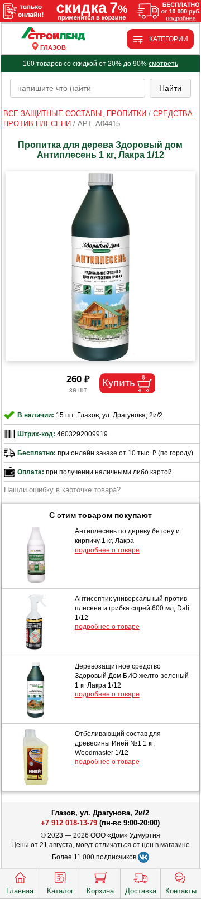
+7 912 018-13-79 (69, 823)
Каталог (60, 891)
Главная (20, 891)
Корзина (100, 891)
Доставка (140, 891)
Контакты (181, 891)
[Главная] (53, 34)
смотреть (163, 64)
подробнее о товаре (107, 550)
